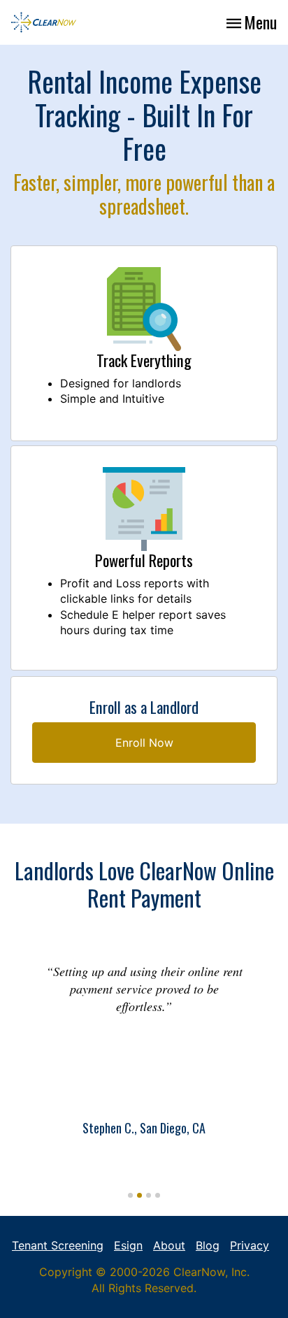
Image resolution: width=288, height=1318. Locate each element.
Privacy (249, 1245)
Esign (128, 1245)
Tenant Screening (57, 1245)
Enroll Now (144, 743)
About (169, 1245)
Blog (207, 1245)
